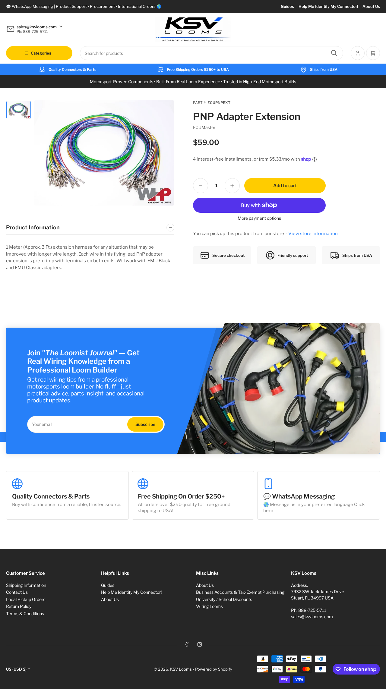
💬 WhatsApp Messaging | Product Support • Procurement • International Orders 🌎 (83, 6)
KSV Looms (181, 669)
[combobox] (211, 53)
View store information (313, 233)
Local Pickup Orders (25, 599)
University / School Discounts (224, 599)
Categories (41, 53)
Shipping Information (26, 585)
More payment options (259, 218)
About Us (371, 6)
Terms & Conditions (25, 613)
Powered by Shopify (213, 669)
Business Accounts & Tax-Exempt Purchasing (240, 592)
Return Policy (18, 606)
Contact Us (17, 592)
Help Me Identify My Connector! (328, 6)
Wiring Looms (209, 606)
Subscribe (145, 424)
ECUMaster (204, 127)
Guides (287, 6)
